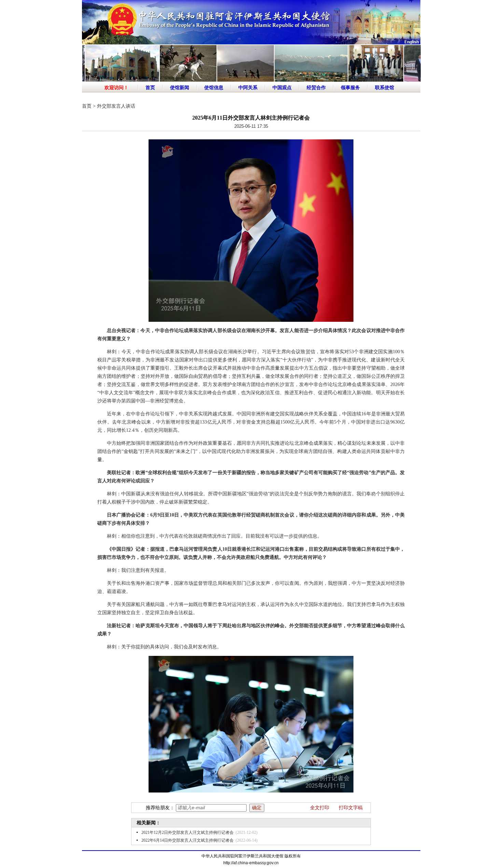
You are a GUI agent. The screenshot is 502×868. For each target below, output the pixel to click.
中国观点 (282, 87)
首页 (150, 87)
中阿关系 (247, 87)
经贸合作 (316, 87)
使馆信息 (213, 87)
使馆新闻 (179, 87)
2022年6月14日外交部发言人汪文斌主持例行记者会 (187, 840)
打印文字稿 (351, 807)
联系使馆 (384, 87)
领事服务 (350, 87)
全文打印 (319, 807)
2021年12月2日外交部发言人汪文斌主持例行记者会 (187, 832)
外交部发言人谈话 (116, 106)
